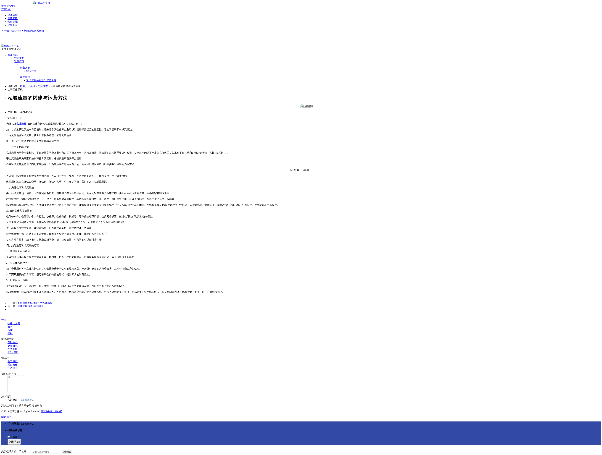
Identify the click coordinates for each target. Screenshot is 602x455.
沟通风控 (13, 15)
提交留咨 (67, 452)
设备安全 (13, 25)
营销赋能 (13, 21)
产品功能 (6, 9)
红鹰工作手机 (27, 86)
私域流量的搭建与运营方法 (41, 80)
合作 (10, 330)
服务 (10, 326)
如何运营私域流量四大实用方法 (35, 303)
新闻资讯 (29, 30)
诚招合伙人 (17, 30)
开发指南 (13, 352)
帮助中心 (13, 342)
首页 (3, 6)
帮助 (10, 333)
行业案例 (25, 67)
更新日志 (13, 345)
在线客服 (13, 349)
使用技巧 (19, 61)
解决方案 (31, 71)
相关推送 (25, 77)
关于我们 (6, 30)
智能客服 (13, 18)
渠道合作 (13, 364)
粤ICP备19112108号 (51, 411)
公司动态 (19, 58)
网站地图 (6, 417)
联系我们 (39, 30)
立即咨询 (14, 441)
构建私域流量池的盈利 (30, 306)
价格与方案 (14, 323)
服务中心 (11, 6)
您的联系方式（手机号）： (16, 451)
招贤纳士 (13, 368)
